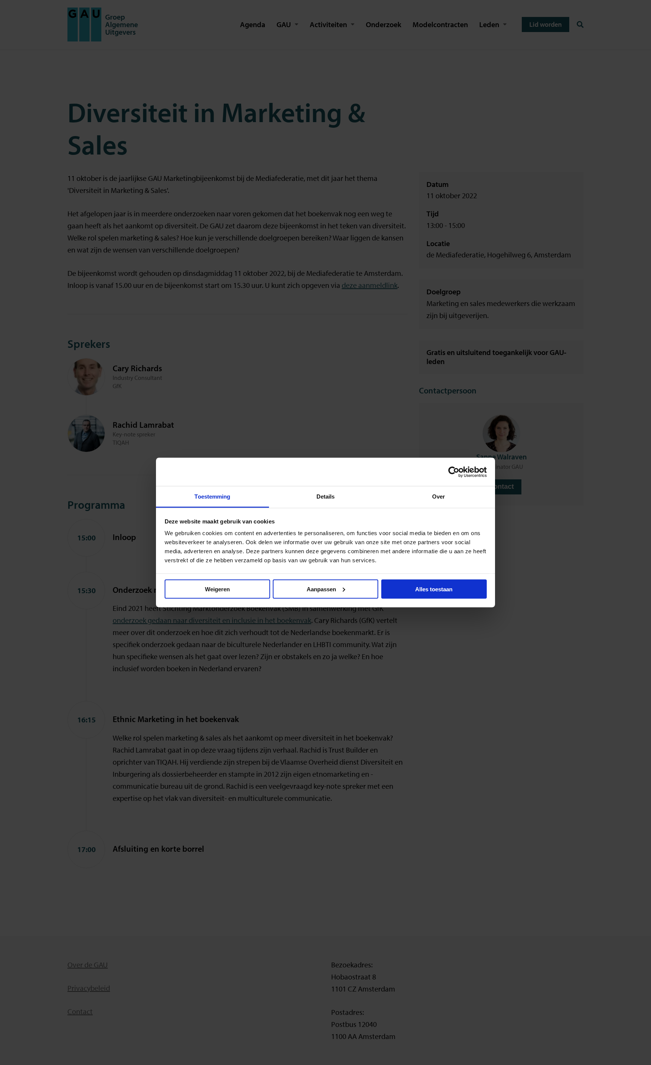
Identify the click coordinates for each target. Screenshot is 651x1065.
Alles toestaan (433, 589)
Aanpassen (321, 589)
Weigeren (217, 589)
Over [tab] (438, 496)
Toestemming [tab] (212, 496)
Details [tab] (325, 496)
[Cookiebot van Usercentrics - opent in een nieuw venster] (454, 471)
